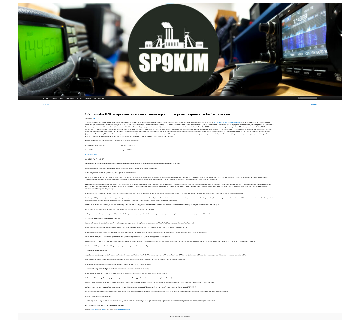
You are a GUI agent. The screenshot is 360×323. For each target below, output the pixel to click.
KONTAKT (88, 98)
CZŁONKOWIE (70, 98)
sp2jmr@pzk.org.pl (91, 154)
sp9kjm (104, 309)
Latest (92, 309)
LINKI (61, 98)
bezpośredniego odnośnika (123, 309)
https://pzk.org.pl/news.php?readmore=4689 (227, 122)
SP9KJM (45, 98)
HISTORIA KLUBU (99, 98)
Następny (314, 104)
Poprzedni (46, 104)
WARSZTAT (54, 98)
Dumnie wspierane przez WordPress (180, 316)
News (96, 309)
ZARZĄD (79, 98)
